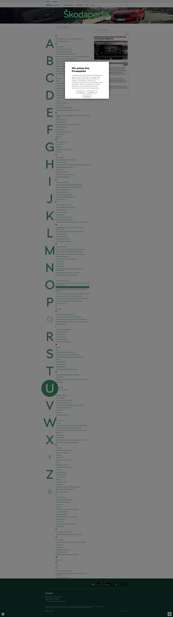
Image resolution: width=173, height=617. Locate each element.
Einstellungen (87, 96)
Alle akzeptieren (91, 92)
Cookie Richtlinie (94, 88)
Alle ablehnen (81, 92)
